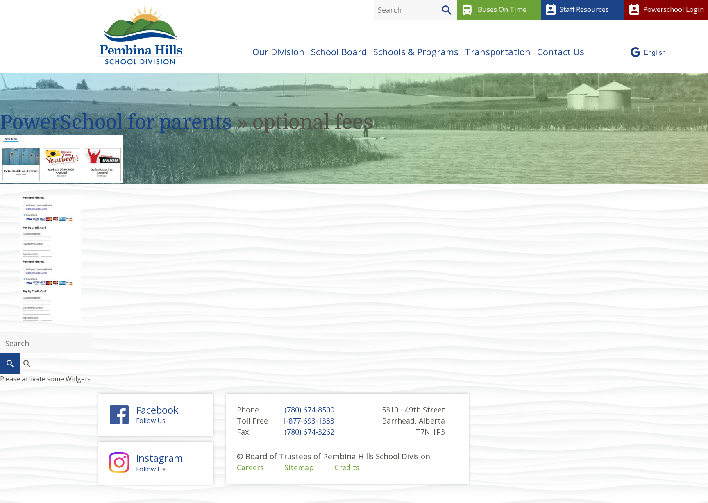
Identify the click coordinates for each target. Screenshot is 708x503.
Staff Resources (576, 9)
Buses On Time (493, 9)
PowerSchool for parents (116, 122)
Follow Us (157, 415)
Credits (347, 467)
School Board (339, 51)
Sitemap (299, 467)
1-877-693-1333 (308, 421)
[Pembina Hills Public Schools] (137, 34)
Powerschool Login (666, 9)
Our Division (278, 51)
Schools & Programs (415, 51)
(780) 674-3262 (309, 432)
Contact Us (560, 51)
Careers (250, 467)
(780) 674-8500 (309, 410)
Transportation (498, 51)
